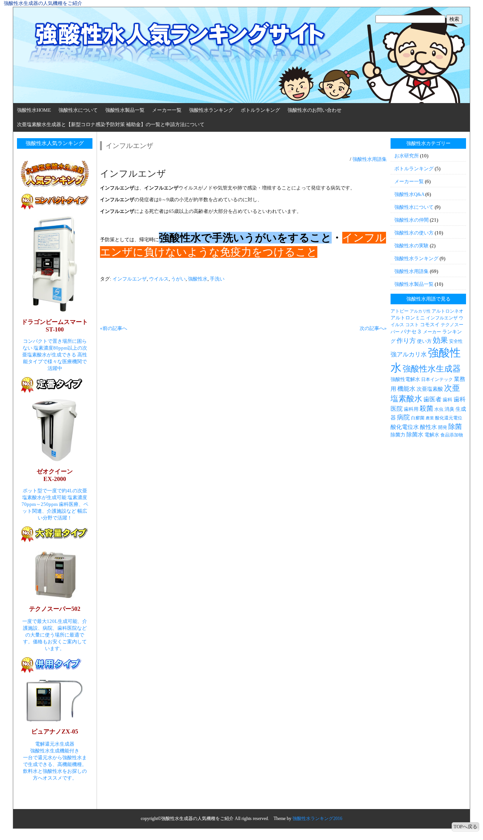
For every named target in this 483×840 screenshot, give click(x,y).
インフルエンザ (129, 279)
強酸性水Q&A (409, 194)
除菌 (455, 426)
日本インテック (437, 379)
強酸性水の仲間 (411, 220)
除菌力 (398, 435)
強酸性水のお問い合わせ (314, 110)
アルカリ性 (420, 311)
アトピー (400, 311)
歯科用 (411, 409)
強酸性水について (78, 110)
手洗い (217, 279)
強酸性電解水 (405, 379)
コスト (412, 324)
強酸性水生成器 (432, 368)
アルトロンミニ (408, 318)
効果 (440, 340)
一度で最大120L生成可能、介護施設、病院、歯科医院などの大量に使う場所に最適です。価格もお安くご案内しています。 (54, 634)
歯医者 (432, 399)
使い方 (424, 341)
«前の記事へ (113, 328)
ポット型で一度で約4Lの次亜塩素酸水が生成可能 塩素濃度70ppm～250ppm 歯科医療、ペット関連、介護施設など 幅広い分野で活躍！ (55, 504)
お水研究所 (406, 156)
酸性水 (428, 427)
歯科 (447, 399)
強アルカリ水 (409, 354)
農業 (430, 418)
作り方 (406, 340)
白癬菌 (418, 418)
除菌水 (414, 435)
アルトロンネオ (447, 311)
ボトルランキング (260, 110)
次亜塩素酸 (430, 389)
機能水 (406, 388)
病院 (403, 417)
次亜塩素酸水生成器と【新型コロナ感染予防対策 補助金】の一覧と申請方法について (111, 124)
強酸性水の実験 (411, 245)
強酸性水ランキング (211, 110)
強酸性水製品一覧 (125, 110)
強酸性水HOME (34, 110)
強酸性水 (198, 279)
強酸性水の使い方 (414, 233)
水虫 (438, 409)
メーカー (432, 331)
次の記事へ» (373, 328)
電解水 (432, 435)
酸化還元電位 (448, 418)
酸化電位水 (405, 427)
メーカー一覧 (167, 110)
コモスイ (430, 324)
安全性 (456, 341)
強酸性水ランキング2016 (317, 818)
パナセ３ (411, 331)
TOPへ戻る (465, 826)
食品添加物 (451, 435)
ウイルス (159, 279)
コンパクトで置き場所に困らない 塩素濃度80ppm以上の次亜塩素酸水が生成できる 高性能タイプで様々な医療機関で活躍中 (54, 354)
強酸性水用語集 (369, 159)
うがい (178, 279)
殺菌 (426, 408)
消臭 (449, 409)
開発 (442, 427)
